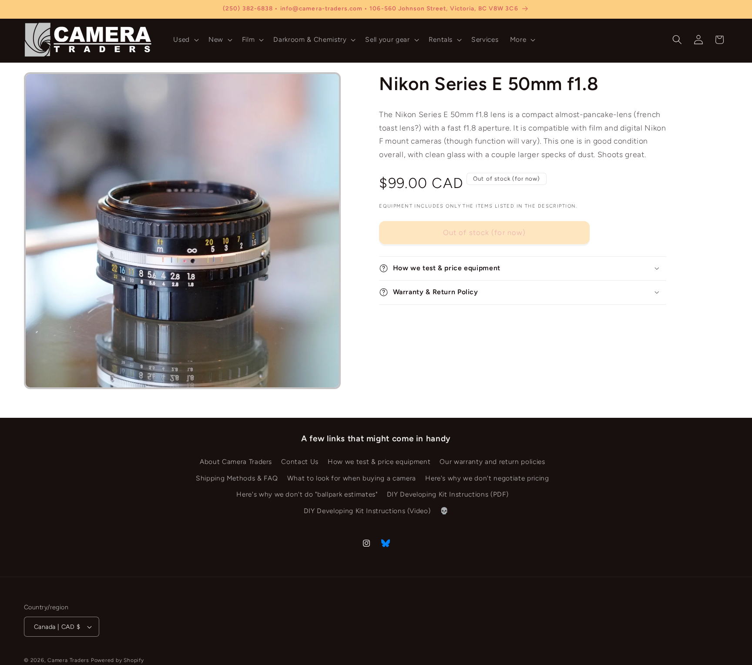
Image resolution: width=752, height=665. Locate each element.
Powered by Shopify (117, 660)
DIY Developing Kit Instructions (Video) (367, 511)
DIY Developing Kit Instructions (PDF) (447, 494)
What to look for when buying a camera (351, 478)
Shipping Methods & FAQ (237, 478)
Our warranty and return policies (492, 461)
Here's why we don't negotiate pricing (487, 478)
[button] (185, 40)
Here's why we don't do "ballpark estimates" (306, 494)
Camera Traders (68, 660)
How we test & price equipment (379, 461)
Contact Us (300, 461)
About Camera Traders (236, 461)
